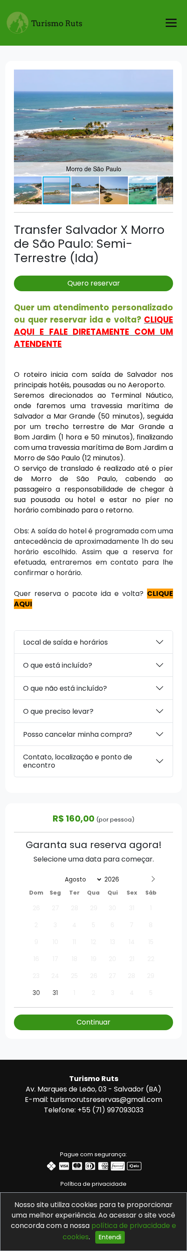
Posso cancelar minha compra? (77, 734)
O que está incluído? (57, 665)
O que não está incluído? (65, 688)
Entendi (110, 1237)
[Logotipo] (44, 21)
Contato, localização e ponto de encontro (77, 761)
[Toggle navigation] (171, 22)
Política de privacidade (93, 1184)
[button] (165, 77)
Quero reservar (93, 283)
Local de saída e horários (65, 642)
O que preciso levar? (58, 711)
